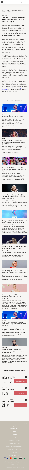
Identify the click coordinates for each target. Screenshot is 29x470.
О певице (14, 434)
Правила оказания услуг (14, 443)
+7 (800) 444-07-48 (14, 455)
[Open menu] (2, 2)
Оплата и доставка (14, 440)
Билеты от (20, 381)
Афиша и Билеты (14, 428)
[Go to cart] (26, 2)
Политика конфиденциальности (14, 446)
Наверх (25, 423)
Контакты (14, 452)
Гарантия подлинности (14, 449)
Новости (14, 431)
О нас (14, 437)
